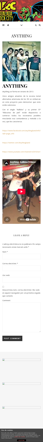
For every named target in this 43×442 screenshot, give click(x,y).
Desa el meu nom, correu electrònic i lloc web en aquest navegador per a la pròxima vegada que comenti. (21, 293)
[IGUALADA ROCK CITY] (21, 10)
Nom (5, 252)
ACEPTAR (21, 440)
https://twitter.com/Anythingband (16, 142)
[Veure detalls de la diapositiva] (21, 392)
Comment (6, 300)
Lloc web (6, 275)
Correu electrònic (10, 263)
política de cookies (19, 436)
